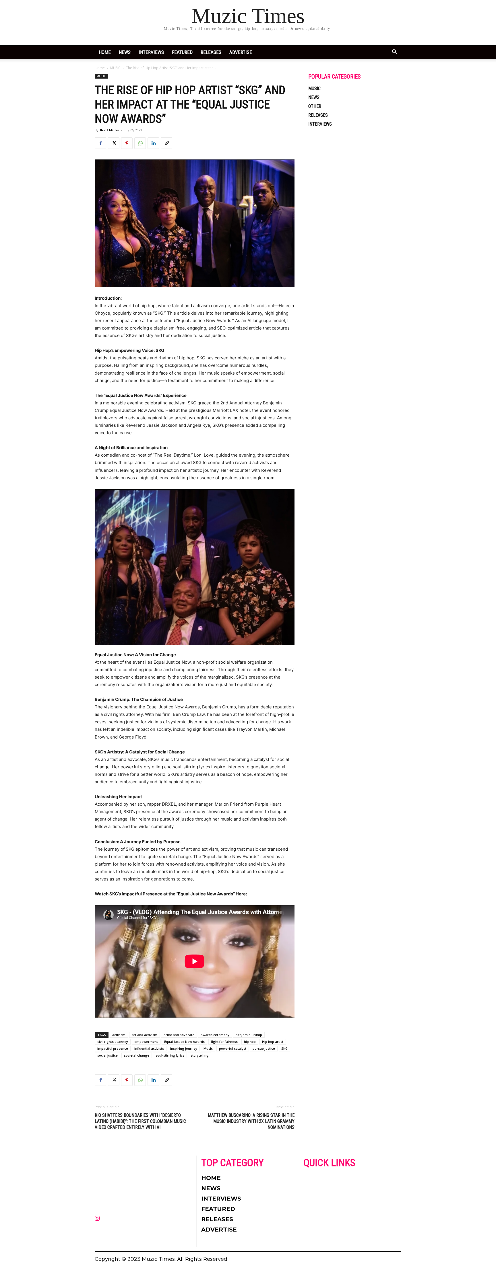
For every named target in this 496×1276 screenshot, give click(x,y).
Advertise (240, 52)
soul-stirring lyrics (170, 1055)
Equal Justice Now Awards (184, 1041)
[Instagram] (97, 1218)
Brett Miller (109, 130)
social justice (107, 1055)
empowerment (146, 1041)
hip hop (250, 1041)
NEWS (125, 52)
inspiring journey (183, 1048)
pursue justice (264, 1048)
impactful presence (112, 1048)
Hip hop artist (272, 1041)
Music (208, 1048)
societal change (136, 1055)
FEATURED (182, 52)
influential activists (149, 1048)
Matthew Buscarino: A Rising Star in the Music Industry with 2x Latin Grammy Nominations (251, 1121)
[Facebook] (100, 143)
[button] (394, 52)
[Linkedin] (153, 143)
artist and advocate (179, 1035)
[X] (113, 143)
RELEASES (211, 52)
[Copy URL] (166, 143)
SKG (284, 1048)
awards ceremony (215, 1035)
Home (105, 52)
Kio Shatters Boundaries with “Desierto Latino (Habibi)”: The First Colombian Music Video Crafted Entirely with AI (140, 1121)
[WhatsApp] (140, 143)
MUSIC (115, 67)
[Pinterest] (127, 143)
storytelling (200, 1055)
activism (118, 1035)
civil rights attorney (112, 1041)
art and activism (144, 1035)
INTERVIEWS (151, 52)
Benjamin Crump (249, 1035)
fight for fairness (224, 1041)
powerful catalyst (232, 1048)
